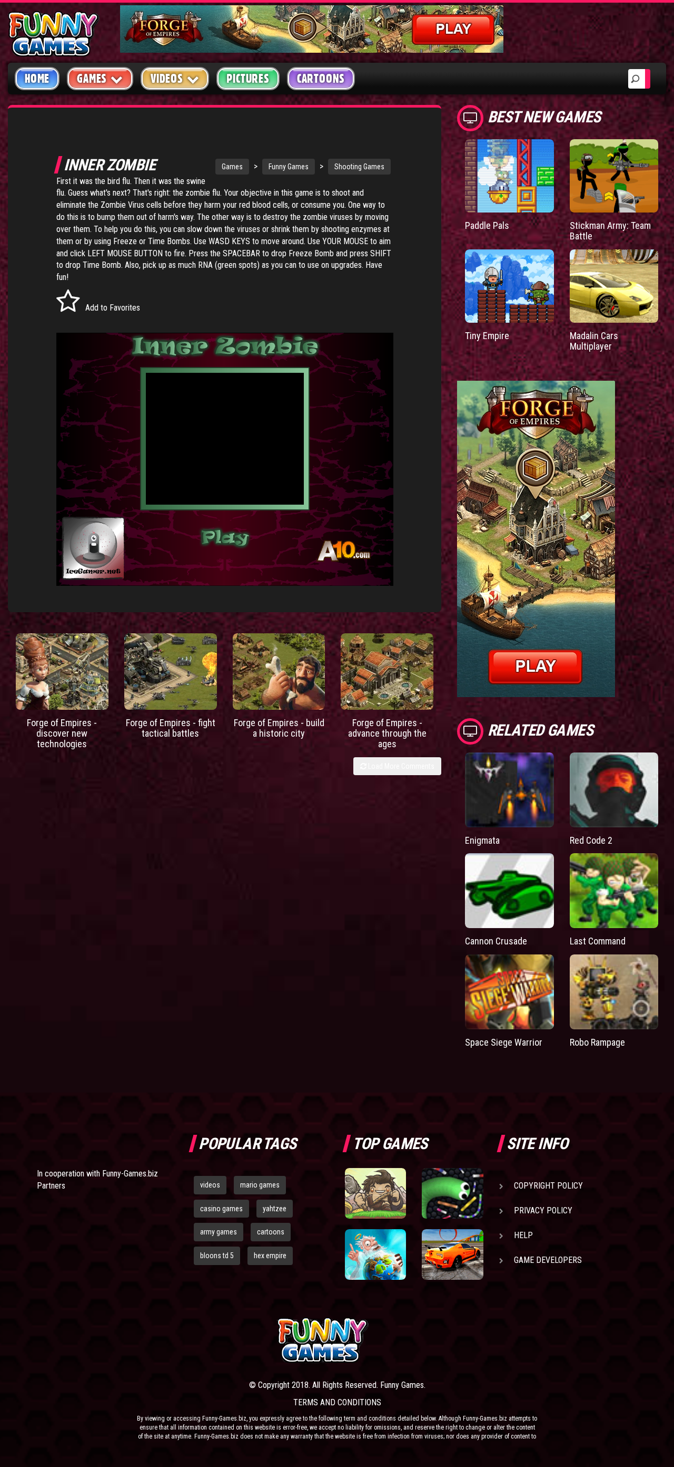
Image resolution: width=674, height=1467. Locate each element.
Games (232, 166)
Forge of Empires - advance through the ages (387, 733)
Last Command (598, 941)
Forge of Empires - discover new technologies (62, 733)
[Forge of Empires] (62, 671)
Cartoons (321, 78)
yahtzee (274, 1208)
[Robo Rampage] (614, 991)
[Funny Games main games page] (457, 1340)
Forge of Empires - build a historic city (279, 728)
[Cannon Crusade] (509, 890)
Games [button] (92, 78)
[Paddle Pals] (509, 176)
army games (218, 1232)
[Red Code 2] (614, 789)
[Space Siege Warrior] (509, 991)
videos (210, 1185)
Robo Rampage (597, 1042)
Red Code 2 (591, 840)
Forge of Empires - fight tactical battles (170, 728)
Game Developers (548, 1260)
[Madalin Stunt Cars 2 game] (452, 1254)
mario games (260, 1185)
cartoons (270, 1232)
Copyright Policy (548, 1186)
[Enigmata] (509, 789)
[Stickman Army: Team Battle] (614, 176)
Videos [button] (167, 78)
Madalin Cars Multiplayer (594, 341)
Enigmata (482, 840)
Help (523, 1235)
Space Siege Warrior (503, 1042)
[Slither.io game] (452, 1193)
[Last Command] (614, 890)
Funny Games (289, 166)
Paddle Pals (487, 225)
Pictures (247, 78)
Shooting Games (359, 166)
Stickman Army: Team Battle (610, 231)
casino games (221, 1208)
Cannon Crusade (496, 941)
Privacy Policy (543, 1210)
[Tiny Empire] (509, 286)
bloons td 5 (217, 1255)
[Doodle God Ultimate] (375, 1254)
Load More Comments (400, 766)
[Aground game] (375, 1193)
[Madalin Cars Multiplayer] (614, 286)
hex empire (270, 1255)
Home (37, 78)
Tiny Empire (487, 335)
